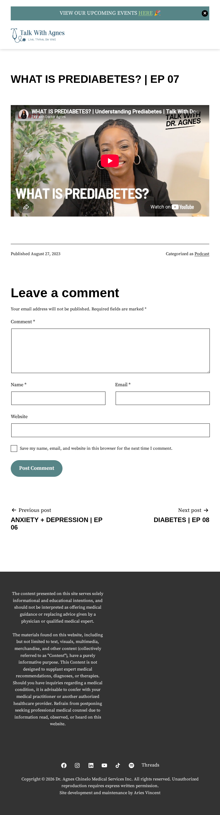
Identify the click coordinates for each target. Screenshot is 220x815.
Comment (23, 322)
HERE (145, 13)
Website (19, 417)
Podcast (202, 253)
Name (19, 385)
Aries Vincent (147, 792)
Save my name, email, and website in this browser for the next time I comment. (96, 448)
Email (123, 385)
